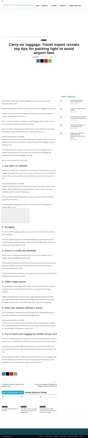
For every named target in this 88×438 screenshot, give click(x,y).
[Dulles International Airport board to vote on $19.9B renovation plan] (64, 119)
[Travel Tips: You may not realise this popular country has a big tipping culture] (29, 401)
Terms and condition (73, 436)
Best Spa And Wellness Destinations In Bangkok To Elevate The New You (46, 385)
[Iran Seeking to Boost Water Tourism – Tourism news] (64, 103)
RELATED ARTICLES (13, 392)
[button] (84, 5)
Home (37, 5)
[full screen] (15, 216)
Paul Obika (36, 56)
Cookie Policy (48, 436)
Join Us (81, 436)
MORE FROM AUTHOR (36, 392)
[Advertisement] (44, 23)
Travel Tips (9, 36)
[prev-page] (3, 416)
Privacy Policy (63, 436)
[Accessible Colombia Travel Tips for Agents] (10, 401)
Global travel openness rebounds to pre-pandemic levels (13, 385)
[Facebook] (38, 61)
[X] (42, 61)
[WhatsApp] (50, 61)
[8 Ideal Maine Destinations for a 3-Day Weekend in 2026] (64, 127)
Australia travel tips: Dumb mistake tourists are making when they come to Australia (48, 410)
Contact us (41, 436)
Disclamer (56, 436)
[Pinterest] (46, 61)
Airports (44, 5)
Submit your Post (75, 5)
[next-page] (6, 416)
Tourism (53, 5)
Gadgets (63, 5)
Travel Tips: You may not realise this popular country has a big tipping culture (29, 410)
